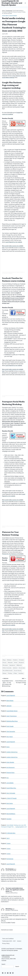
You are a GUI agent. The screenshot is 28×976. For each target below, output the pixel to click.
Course (4, 662)
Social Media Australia (8, 670)
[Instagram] (8, 973)
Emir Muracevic (10, 767)
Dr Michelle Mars (10, 833)
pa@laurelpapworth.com (8, 955)
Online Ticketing (4, 272)
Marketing (9, 909)
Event (15, 662)
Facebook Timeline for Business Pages (14, 395)
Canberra (15, 659)
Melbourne (19, 665)
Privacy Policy (6, 943)
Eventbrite (10, 273)
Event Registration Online (6, 655)
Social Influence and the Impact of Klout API (20, 681)
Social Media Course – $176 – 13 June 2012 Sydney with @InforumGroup (7, 682)
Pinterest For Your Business (15, 655)
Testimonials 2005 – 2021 (9, 941)
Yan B (7, 838)
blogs (4, 659)
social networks (17, 670)
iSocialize (8, 819)
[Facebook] (3, 973)
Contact (19, 941)
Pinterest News (10, 772)
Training (10, 673)
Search (3, 964)
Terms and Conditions (8, 938)
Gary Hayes (9, 736)
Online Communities (7, 667)
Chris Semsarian (10, 731)
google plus (12, 665)
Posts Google (9, 726)
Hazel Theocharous (11, 716)
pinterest (15, 667)
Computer (21, 659)
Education (10, 662)
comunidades (9, 783)
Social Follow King (11, 788)
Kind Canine (9, 803)
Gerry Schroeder (10, 793)
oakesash (8, 705)
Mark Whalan (9, 700)
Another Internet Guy (11, 752)
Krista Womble (10, 762)
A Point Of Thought (11, 798)
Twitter (15, 673)
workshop (21, 673)
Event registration (4, 395)
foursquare (5, 665)
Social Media (5, 15)
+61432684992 (6, 957)
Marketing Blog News (12, 721)
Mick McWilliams (10, 813)
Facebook (21, 662)
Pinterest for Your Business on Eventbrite (12, 554)
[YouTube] (10, 973)
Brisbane (9, 659)
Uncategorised (13, 15)
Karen (8, 747)
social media (22, 667)
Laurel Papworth (10, 695)
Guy (7, 777)
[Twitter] (5, 973)
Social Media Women (11, 711)
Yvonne (8, 843)
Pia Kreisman (9, 858)
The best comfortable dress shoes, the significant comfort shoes (15, 889)
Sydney (4, 673)
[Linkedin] (13, 973)
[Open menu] (25, 3)
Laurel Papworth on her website (13, 242)
